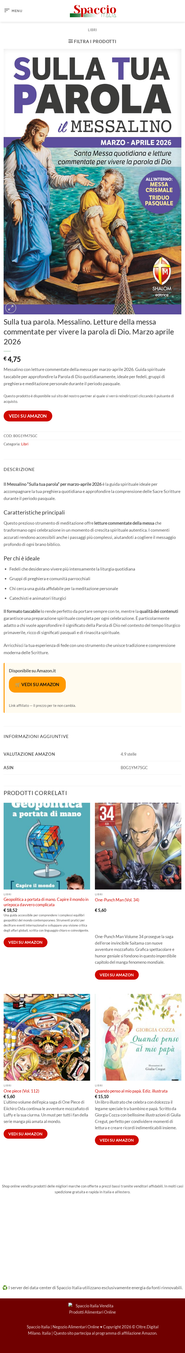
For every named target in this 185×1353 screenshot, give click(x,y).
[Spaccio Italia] (92, 1308)
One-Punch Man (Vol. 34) (117, 899)
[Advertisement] (92, 1236)
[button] (13, 11)
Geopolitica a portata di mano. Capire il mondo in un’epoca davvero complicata (46, 902)
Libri (92, 30)
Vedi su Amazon (28, 416)
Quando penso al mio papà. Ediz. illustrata (131, 1091)
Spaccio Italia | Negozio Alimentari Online (63, 1326)
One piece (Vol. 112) (21, 1091)
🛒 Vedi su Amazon (37, 684)
